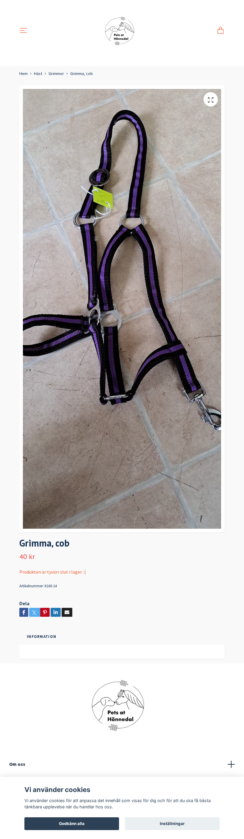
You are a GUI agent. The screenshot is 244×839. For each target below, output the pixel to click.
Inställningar (172, 823)
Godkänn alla (72, 823)
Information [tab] (41, 636)
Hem (23, 73)
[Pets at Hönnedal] (122, 31)
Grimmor (56, 73)
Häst (38, 73)
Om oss (17, 764)
